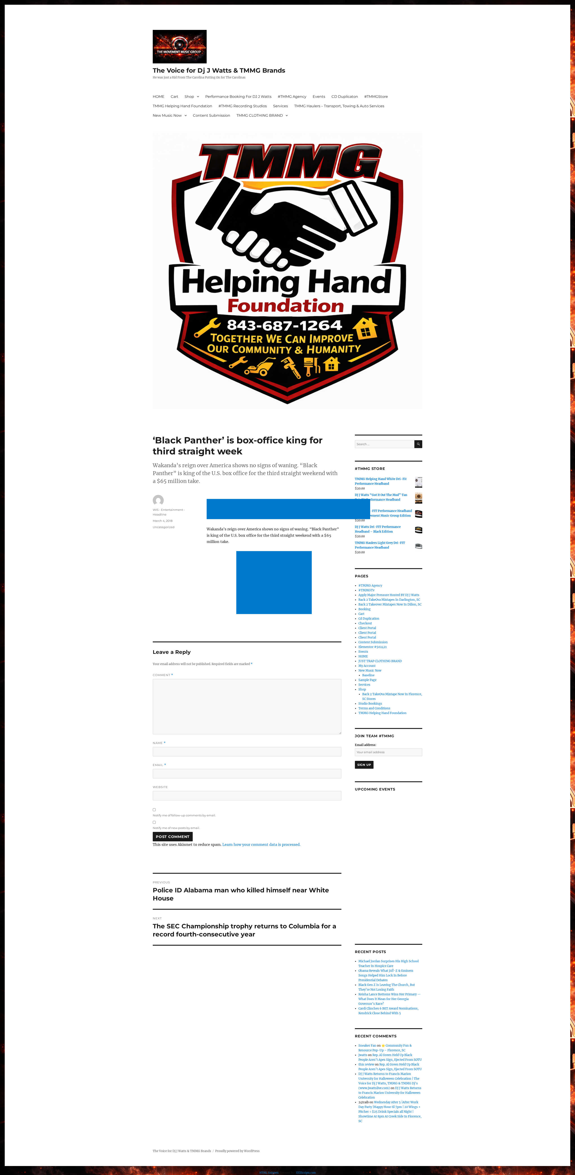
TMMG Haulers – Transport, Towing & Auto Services (339, 106)
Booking (364, 609)
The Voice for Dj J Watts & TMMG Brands (219, 70)
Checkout (365, 623)
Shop (189, 96)
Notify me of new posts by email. (176, 828)
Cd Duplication (368, 619)
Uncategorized (164, 527)
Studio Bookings (370, 704)
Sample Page (367, 680)
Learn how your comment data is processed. (261, 844)
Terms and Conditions (374, 708)
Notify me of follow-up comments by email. (184, 815)
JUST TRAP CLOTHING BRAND (380, 661)
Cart (174, 96)
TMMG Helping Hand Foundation (182, 106)
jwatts (362, 1055)
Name (159, 743)
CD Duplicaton (345, 96)
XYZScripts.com (306, 1172)
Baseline (368, 675)
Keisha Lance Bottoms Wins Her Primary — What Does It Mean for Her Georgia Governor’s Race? (389, 999)
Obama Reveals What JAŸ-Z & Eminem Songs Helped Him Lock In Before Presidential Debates (385, 975)
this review (366, 1064)
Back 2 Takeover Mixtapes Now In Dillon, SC (389, 604)
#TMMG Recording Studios (243, 106)
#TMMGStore (376, 96)
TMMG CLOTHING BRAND (260, 115)
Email (159, 765)
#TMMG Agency (292, 96)
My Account (367, 666)
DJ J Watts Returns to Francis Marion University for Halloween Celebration (389, 1092)
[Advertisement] (289, 509)
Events (319, 96)
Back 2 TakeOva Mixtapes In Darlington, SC (389, 600)
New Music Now (167, 115)
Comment (163, 675)
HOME (158, 96)
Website (160, 787)
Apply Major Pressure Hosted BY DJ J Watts (388, 595)
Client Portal (367, 628)
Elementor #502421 (372, 647)
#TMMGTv (366, 590)
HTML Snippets (269, 1172)
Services (280, 106)
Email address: (365, 745)
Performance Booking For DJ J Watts (238, 96)
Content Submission (211, 115)
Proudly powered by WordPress (237, 1151)
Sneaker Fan (367, 1046)
